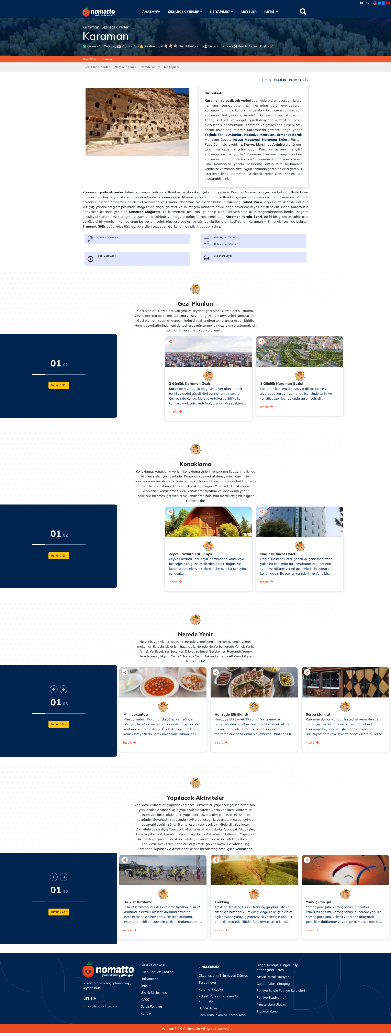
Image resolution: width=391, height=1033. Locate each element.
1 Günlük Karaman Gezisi (281, 383)
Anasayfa (151, 12)
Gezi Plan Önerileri (98, 67)
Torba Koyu (207, 982)
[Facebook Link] (383, 3)
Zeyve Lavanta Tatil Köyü (190, 554)
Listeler (248, 12)
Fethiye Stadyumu (270, 997)
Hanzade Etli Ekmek (231, 714)
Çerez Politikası (152, 1006)
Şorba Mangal (318, 714)
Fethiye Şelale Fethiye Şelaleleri (281, 990)
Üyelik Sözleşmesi (154, 993)
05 (65, 703)
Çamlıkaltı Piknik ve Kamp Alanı (222, 1015)
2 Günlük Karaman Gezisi (190, 383)
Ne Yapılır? (220, 12)
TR (361, 3)
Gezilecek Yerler (183, 12)
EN (367, 3)
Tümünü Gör (59, 385)
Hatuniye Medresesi (259, 135)
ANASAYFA (89, 59)
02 (65, 364)
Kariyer (146, 1013)
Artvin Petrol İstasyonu (274, 977)
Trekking (222, 902)
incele (173, 412)
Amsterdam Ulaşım (271, 1004)
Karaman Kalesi (275, 139)
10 (65, 891)
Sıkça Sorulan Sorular (157, 972)
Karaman (107, 59)
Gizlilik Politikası (153, 965)
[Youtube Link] (388, 3)
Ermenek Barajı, (289, 135)
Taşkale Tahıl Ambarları (223, 135)
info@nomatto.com (102, 1006)
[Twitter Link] (379, 3)
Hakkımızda (149, 979)
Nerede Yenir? (150, 67)
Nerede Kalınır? (125, 67)
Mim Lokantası (135, 714)
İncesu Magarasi (246, 139)
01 (56, 363)
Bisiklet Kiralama (138, 902)
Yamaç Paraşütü (320, 902)
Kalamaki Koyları (211, 989)
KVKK (145, 999)
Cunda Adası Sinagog (273, 984)
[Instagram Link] (375, 3)
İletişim (271, 12)
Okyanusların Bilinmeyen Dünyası (224, 975)
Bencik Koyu (208, 1008)
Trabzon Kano (267, 1011)
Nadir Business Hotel (277, 554)
